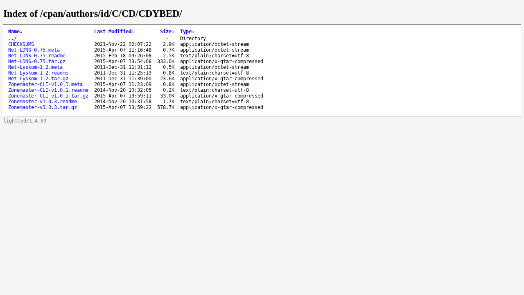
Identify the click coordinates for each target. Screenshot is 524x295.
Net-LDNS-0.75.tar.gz (37, 61)
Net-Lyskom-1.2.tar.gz (38, 79)
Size (167, 31)
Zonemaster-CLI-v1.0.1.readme (48, 90)
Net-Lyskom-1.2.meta (35, 67)
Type (187, 31)
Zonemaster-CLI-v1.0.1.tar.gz (48, 96)
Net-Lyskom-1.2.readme (38, 73)
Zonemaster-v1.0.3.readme (42, 101)
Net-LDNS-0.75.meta (34, 50)
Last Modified (114, 31)
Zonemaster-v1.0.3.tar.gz (42, 107)
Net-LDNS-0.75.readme (37, 56)
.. (11, 38)
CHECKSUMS (21, 44)
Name (15, 31)
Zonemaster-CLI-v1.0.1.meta (45, 84)
